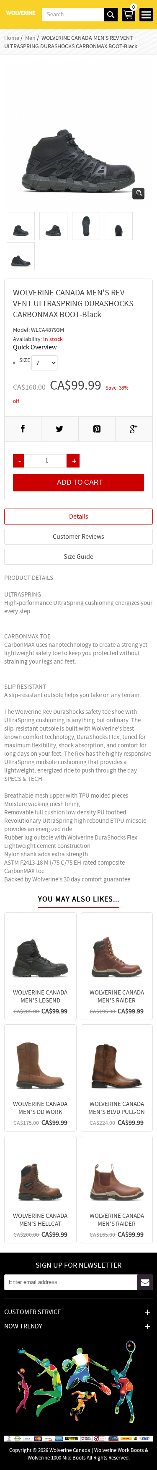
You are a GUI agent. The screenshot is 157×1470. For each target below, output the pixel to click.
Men (30, 37)
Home (11, 37)
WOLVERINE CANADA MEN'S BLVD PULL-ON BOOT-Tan (116, 1112)
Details (78, 516)
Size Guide (78, 557)
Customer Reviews (78, 536)
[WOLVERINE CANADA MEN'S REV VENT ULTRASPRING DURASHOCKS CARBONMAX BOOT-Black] (21, 226)
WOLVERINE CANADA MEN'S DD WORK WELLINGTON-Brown (40, 1112)
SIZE (24, 360)
